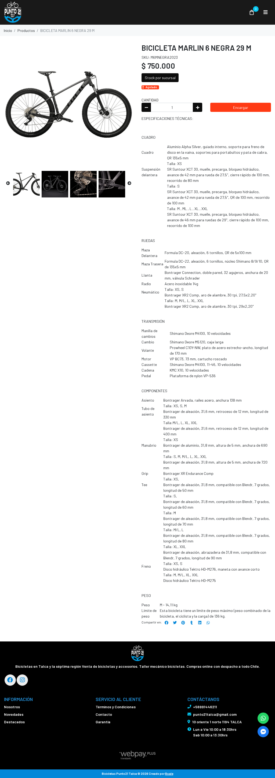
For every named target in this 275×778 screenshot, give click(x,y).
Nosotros (12, 706)
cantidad (150, 100)
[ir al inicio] (137, 653)
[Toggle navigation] (265, 12)
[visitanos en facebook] (10, 680)
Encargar (240, 107)
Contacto (104, 714)
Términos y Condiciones (116, 706)
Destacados (14, 722)
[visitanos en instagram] (22, 680)
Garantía (103, 722)
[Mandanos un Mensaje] (263, 731)
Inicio (8, 30)
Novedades (13, 714)
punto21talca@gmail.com (215, 714)
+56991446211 (205, 706)
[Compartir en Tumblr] (191, 622)
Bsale (169, 773)
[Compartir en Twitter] (175, 622)
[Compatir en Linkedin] (200, 622)
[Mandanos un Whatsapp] (263, 718)
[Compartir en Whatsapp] (208, 622)
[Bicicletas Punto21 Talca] (123, 12)
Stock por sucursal (160, 77)
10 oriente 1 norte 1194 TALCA (217, 722)
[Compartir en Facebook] (166, 622)
